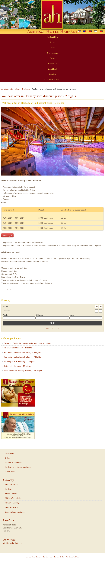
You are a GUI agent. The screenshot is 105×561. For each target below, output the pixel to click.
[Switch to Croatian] (79, 31)
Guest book (10, 472)
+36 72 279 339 (52, 328)
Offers (7, 458)
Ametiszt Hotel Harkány (10, 89)
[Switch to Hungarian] (95, 31)
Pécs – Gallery (11, 507)
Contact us (9, 453)
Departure (6, 311)
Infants (71, 315)
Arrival (5, 306)
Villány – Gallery (12, 503)
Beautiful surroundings (14, 512)
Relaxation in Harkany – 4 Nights (18, 348)
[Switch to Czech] (84, 31)
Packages (26, 89)
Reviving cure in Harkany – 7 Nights (19, 361)
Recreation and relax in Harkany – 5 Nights (22, 352)
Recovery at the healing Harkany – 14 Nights (23, 370)
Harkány (8, 489)
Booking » (7, 235)
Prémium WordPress (73, 557)
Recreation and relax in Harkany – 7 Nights (22, 357)
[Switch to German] (90, 31)
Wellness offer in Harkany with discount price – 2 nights (27, 343)
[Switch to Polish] (101, 31)
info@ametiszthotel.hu (12, 543)
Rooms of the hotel (13, 462)
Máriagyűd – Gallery (14, 498)
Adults (5, 315)
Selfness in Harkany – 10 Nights (17, 366)
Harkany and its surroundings (17, 467)
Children (39, 315)
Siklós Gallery (11, 494)
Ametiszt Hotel (11, 484)
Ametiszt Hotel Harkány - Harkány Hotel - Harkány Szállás (45, 557)
